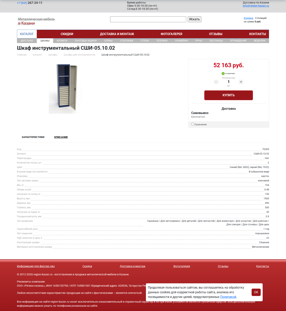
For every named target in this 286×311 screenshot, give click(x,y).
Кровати (62, 40)
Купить (229, 95)
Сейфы (108, 40)
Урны (198, 40)
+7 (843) (29, 3)
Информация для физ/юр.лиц (36, 266)
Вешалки (259, 40)
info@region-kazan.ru (256, 5)
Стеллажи (126, 40)
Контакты (257, 34)
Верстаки (27, 40)
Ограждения (238, 40)
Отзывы (215, 34)
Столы (145, 40)
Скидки (67, 34)
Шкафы (44, 40)
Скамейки (181, 40)
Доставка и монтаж (117, 34)
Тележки (162, 40)
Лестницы (216, 40)
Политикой (228, 297)
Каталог (27, 34)
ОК (256, 292)
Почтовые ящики (86, 40)
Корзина (248, 18)
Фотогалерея (171, 34)
